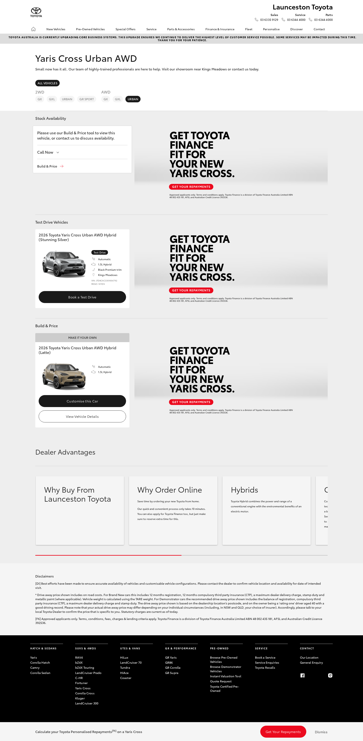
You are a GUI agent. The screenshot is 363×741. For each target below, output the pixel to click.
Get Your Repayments (283, 731)
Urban (67, 99)
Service (151, 29)
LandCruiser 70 (131, 662)
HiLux (124, 657)
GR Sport (86, 99)
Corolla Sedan (40, 673)
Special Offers (125, 29)
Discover (296, 29)
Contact (319, 29)
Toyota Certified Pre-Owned (224, 688)
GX (40, 99)
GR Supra (171, 673)
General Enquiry (311, 662)
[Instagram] (330, 675)
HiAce (124, 673)
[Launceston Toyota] (36, 12)
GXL (52, 99)
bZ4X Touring (84, 667)
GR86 (169, 662)
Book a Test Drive (82, 296)
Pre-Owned (219, 648)
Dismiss (321, 731)
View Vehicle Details (82, 416)
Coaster (125, 678)
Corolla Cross (85, 693)
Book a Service (265, 657)
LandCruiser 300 (86, 703)
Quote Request (221, 681)
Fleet (248, 29)
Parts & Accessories (181, 29)
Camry (34, 667)
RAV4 (79, 657)
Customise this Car (82, 400)
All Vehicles (47, 83)
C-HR (79, 678)
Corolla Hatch (40, 662)
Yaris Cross (83, 688)
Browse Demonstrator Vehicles (225, 669)
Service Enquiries (267, 662)
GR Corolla (172, 667)
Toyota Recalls (265, 667)
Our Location (309, 657)
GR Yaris (171, 657)
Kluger (80, 698)
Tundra (125, 667)
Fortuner (81, 683)
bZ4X (79, 662)
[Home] (33, 29)
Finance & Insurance (219, 29)
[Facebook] (302, 675)
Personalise (271, 29)
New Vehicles (55, 29)
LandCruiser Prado (88, 673)
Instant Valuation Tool (225, 676)
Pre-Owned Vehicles (90, 29)
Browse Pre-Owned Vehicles (223, 659)
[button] (50, 166)
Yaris (33, 657)
